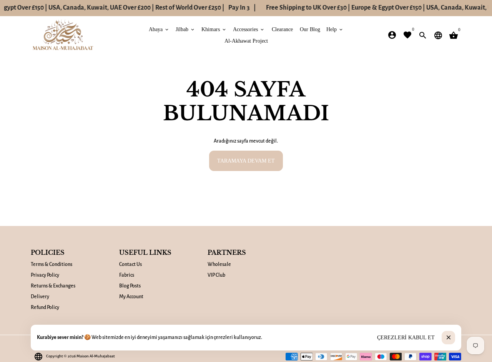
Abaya (159, 29)
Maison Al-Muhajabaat (95, 356)
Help (335, 29)
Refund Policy (45, 307)
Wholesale (219, 264)
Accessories (249, 29)
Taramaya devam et (246, 160)
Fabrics (126, 275)
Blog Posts (130, 286)
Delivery (40, 296)
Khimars (214, 29)
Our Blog (310, 29)
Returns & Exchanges (53, 286)
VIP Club (216, 275)
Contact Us (130, 264)
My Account (131, 296)
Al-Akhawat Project (246, 40)
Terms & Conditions (51, 264)
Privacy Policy (45, 275)
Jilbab (185, 29)
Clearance (282, 29)
